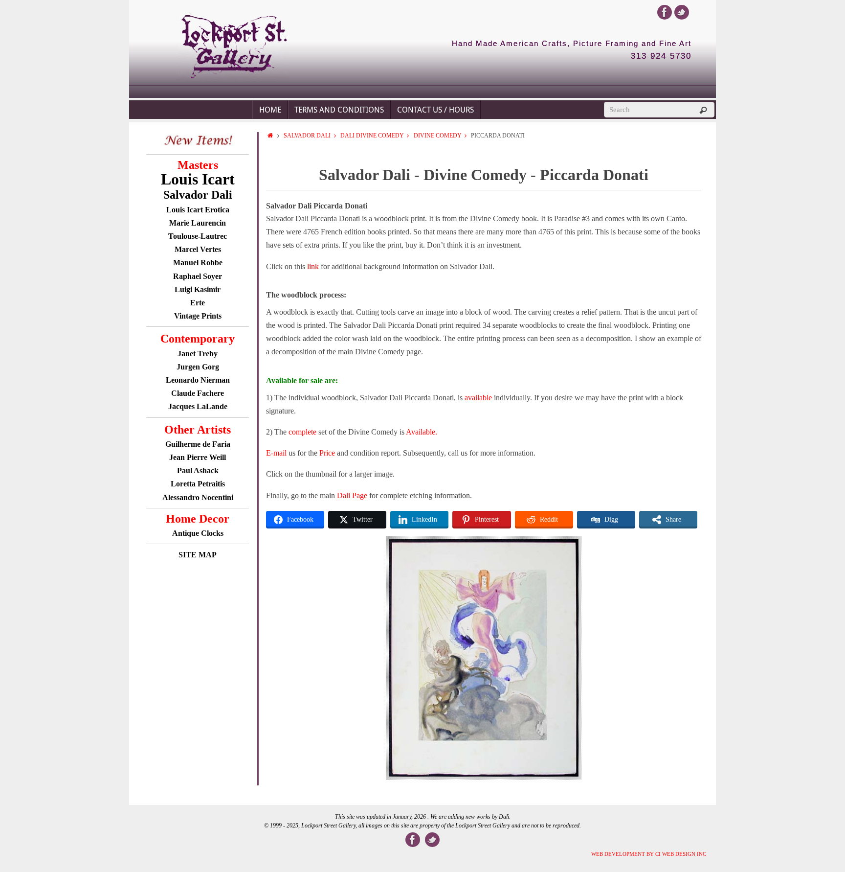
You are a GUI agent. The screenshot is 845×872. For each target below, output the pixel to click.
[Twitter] (681, 12)
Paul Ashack (198, 470)
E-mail (276, 453)
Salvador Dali (307, 135)
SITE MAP (197, 555)
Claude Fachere (197, 393)
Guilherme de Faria (197, 444)
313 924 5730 (661, 56)
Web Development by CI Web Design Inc (648, 854)
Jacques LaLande (197, 406)
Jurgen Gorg (198, 367)
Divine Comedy (438, 135)
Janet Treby (198, 353)
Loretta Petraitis (198, 484)
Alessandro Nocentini (197, 497)
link (314, 266)
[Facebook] (664, 12)
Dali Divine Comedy (372, 135)
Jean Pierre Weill (197, 457)
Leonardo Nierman (198, 380)
